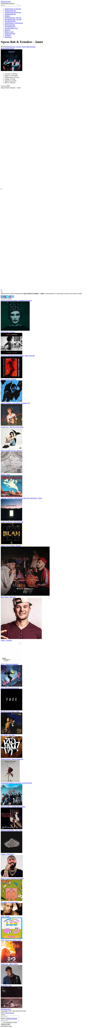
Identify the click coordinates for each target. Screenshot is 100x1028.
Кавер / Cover (9, 32)
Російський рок (10, 25)
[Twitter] (7, 296)
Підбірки (8, 35)
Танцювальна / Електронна (14, 23)
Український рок (10, 14)
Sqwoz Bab (25, 47)
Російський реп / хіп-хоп (13, 17)
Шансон (7, 30)
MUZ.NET (6, 1)
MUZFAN (6, 1009)
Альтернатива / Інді (11, 28)
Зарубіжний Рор (10, 21)
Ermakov (33, 47)
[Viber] (10, 296)
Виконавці (8, 37)
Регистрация (9, 1013)
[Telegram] (13, 296)
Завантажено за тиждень (13, 9)
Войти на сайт (6, 1024)
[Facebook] (5, 296)
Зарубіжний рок (10, 26)
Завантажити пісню (7, 48)
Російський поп (10, 33)
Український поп (10, 10)
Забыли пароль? (11, 1018)
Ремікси (7, 16)
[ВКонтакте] (2, 296)
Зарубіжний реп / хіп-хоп (13, 19)
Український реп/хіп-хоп (13, 12)
